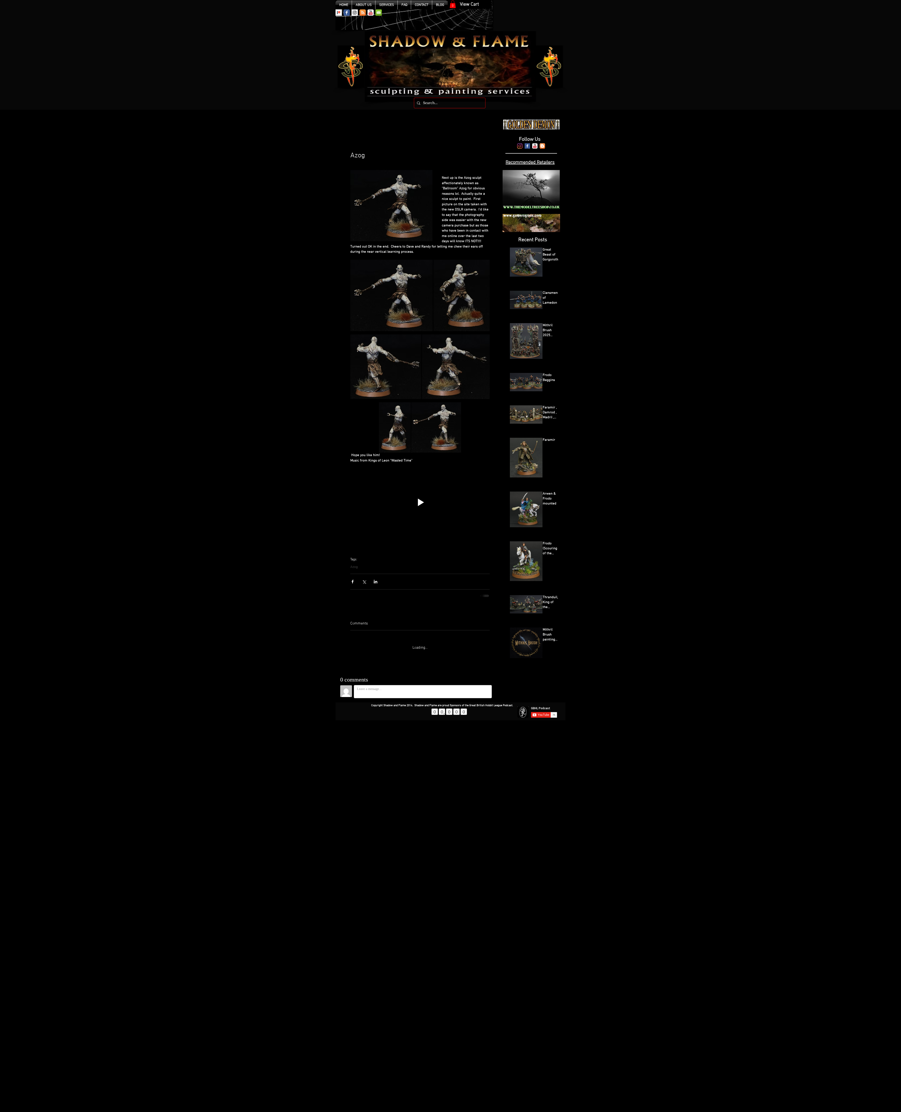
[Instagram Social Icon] (354, 12)
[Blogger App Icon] (542, 146)
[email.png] (378, 12)
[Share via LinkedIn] (375, 581)
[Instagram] (520, 146)
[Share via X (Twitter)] (364, 581)
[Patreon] (339, 12)
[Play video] (420, 502)
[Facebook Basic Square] (527, 146)
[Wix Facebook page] (347, 12)
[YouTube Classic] (370, 12)
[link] (453, 4)
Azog (354, 567)
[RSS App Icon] (362, 12)
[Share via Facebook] (352, 581)
